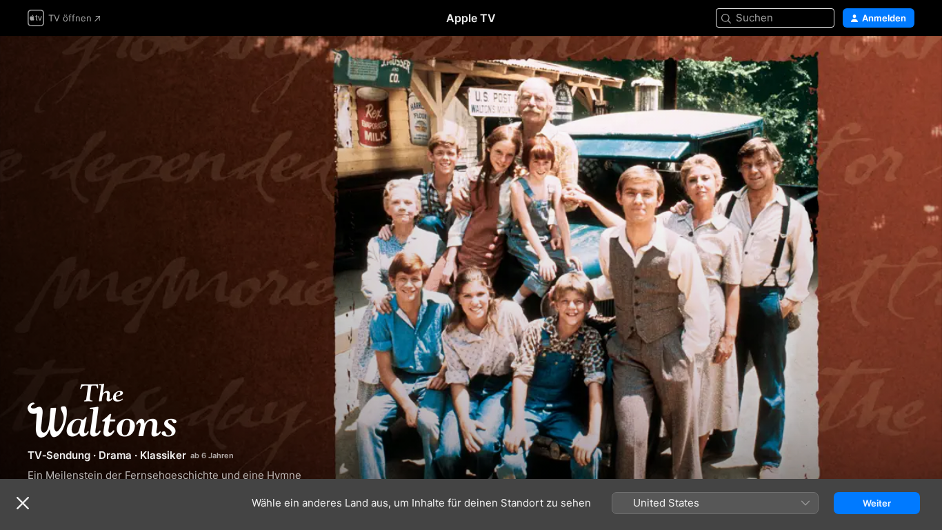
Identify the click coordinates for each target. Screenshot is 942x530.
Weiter (877, 503)
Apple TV (471, 18)
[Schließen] (23, 503)
